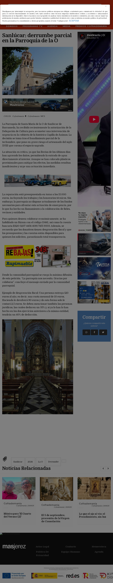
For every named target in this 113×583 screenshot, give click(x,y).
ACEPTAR (74, 21)
